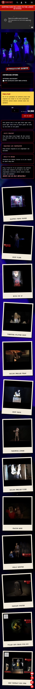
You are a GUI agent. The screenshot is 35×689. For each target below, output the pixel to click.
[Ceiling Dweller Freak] (17, 357)
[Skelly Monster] (17, 550)
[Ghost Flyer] (17, 240)
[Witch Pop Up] (17, 279)
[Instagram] (32, 682)
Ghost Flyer (16, 257)
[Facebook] (32, 678)
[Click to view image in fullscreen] (17, 47)
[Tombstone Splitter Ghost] (17, 318)
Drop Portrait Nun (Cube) (17, 683)
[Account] (21, 2)
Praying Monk (17, 528)
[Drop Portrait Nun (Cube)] (17, 666)
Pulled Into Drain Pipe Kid (18, 644)
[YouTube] (32, 674)
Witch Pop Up (17, 296)
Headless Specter (18, 606)
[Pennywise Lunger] (17, 434)
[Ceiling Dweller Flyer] (17, 473)
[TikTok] (32, 687)
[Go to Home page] (7, 2)
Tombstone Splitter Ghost (16, 335)
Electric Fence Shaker (18, 219)
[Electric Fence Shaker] (17, 201)
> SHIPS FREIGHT (8, 133)
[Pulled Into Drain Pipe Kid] (17, 627)
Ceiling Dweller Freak (17, 373)
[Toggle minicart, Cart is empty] (25, 2)
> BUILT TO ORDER (9, 157)
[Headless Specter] (17, 589)
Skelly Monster (18, 567)
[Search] (17, 2)
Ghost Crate (16, 412)
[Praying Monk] (17, 511)
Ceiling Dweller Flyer (18, 490)
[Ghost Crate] (17, 395)
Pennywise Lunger (17, 451)
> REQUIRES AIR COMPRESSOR (12, 146)
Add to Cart (28, 116)
